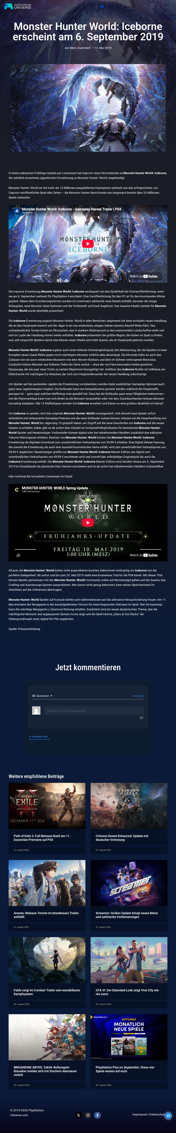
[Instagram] (88, 1115)
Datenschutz (158, 1114)
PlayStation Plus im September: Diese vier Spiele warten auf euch (125, 1069)
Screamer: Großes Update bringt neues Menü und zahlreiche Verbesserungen (127, 915)
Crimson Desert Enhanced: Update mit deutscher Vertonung (122, 838)
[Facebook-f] (97, 1115)
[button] (102, 6)
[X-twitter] (78, 1115)
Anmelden (138, 695)
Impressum (140, 1114)
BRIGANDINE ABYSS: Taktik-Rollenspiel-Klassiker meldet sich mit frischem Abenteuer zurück (45, 1071)
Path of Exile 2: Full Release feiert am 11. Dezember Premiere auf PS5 (42, 838)
